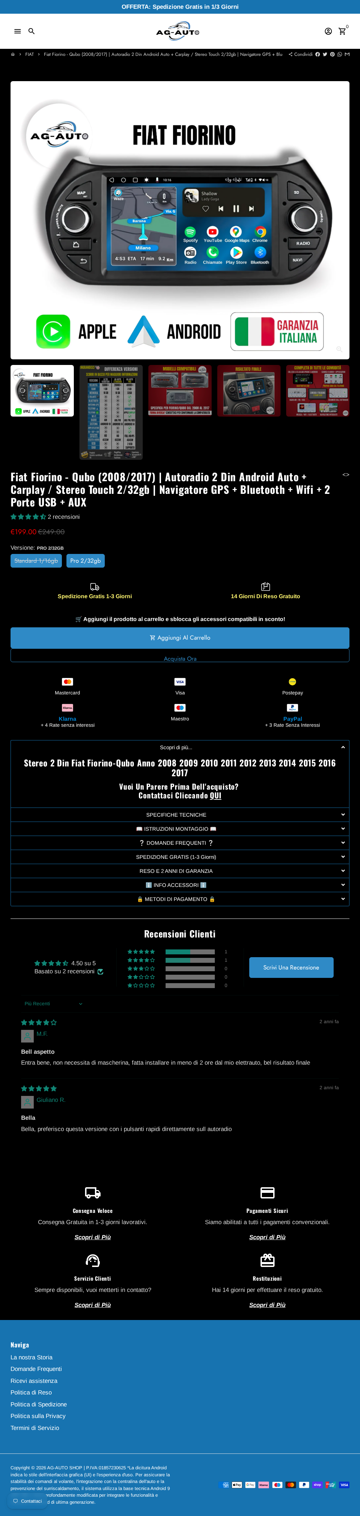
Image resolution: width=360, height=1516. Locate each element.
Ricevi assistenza (34, 1381)
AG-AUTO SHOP (64, 1467)
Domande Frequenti (36, 1369)
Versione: (37, 547)
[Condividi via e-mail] (347, 54)
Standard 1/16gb (36, 560)
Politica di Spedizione (39, 1404)
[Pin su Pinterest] (332, 54)
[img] (39, 1022)
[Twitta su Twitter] (325, 54)
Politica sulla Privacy (38, 1416)
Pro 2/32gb (85, 560)
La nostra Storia (31, 1357)
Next (340, 220)
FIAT (29, 54)
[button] (29, 517)
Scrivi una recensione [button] (291, 967)
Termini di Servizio (35, 1428)
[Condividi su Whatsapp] (340, 54)
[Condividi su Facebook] (317, 54)
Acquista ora (180, 658)
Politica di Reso (31, 1392)
